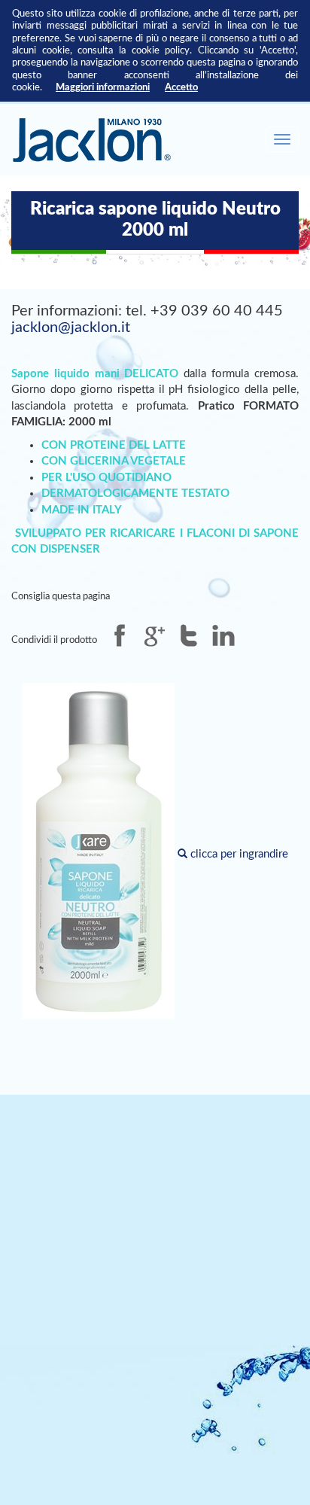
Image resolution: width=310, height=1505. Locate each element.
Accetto (181, 87)
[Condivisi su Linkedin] (223, 635)
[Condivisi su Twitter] (189, 635)
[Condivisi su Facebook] (120, 635)
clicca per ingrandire (237, 854)
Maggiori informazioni (103, 87)
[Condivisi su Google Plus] (154, 635)
